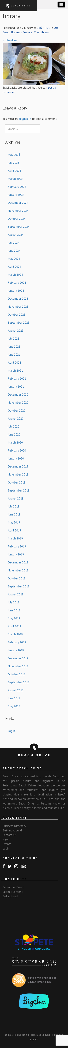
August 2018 (16, 594)
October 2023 (16, 314)
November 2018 (18, 570)
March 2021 (15, 370)
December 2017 (18, 658)
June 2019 (14, 514)
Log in (12, 731)
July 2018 (13, 602)
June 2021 (14, 354)
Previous (10, 40)
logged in (25, 119)
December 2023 (18, 298)
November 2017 (18, 666)
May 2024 (14, 259)
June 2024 (14, 251)
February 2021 (17, 378)
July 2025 (13, 163)
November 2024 (18, 211)
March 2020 (15, 442)
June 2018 (14, 610)
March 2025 (15, 179)
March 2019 (15, 538)
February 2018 (17, 642)
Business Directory (14, 826)
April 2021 (14, 362)
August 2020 (16, 418)
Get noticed (10, 896)
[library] (34, 64)
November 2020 (18, 402)
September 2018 (18, 586)
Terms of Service (40, 1035)
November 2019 (18, 474)
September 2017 (18, 682)
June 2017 (14, 698)
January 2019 (16, 554)
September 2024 (18, 227)
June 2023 (14, 346)
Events (7, 844)
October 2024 (16, 219)
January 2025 (16, 195)
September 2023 (18, 322)
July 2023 (13, 338)
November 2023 (18, 306)
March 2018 (15, 634)
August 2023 (16, 330)
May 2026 (14, 155)
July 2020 (13, 426)
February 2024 (17, 283)
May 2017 (14, 706)
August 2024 (16, 235)
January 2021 (16, 386)
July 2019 (13, 506)
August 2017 (16, 690)
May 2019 (14, 522)
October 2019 (16, 482)
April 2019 (14, 530)
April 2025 (14, 171)
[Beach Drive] (18, 5)
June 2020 (14, 434)
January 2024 (16, 291)
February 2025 (17, 187)
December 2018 (18, 562)
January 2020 (16, 458)
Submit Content (13, 892)
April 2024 (14, 267)
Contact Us (10, 835)
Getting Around (12, 830)
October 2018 (16, 578)
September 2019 (18, 490)
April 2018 (14, 626)
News (6, 839)
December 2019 (18, 466)
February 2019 (17, 546)
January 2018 (16, 650)
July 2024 (13, 243)
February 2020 (17, 450)
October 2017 (16, 674)
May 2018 (14, 618)
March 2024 (15, 275)
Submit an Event (13, 887)
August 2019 (16, 498)
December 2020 (18, 394)
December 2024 (18, 203)
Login (6, 848)
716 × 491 (43, 28)
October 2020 (16, 410)
